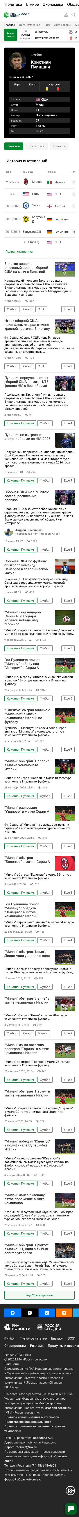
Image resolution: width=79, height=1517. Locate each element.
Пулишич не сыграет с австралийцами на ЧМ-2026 (27, 437)
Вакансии (11, 1364)
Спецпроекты (15, 1346)
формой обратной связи (22, 1479)
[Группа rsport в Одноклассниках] (64, 1312)
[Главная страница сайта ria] (5, 15)
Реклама (36, 1346)
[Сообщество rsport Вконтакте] (47, 1312)
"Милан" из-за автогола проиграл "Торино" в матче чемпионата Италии (26, 1049)
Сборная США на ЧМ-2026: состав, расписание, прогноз (26, 496)
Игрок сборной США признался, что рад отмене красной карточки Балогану (27, 325)
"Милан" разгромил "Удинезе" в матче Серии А (26, 810)
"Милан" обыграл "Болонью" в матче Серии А (27, 860)
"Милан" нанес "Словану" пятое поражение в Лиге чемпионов (25, 1199)
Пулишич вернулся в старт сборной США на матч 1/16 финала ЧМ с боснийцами (26, 382)
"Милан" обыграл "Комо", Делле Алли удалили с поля (27, 954)
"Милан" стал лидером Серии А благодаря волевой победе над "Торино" (22, 618)
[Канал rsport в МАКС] (12, 1312)
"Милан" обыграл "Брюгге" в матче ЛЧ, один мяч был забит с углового (26, 1249)
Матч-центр (10, 35)
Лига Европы (62, 24)
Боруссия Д (38, 219)
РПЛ (47, 24)
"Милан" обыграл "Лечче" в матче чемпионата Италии (27, 1000)
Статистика (37, 146)
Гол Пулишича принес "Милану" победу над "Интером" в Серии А (22, 664)
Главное (9, 24)
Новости (59, 146)
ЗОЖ (71, 1338)
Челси (36, 205)
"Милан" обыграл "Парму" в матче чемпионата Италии (27, 1093)
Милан (40, 104)
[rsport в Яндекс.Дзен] (30, 1312)
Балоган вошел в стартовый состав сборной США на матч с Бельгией (26, 268)
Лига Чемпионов (29, 24)
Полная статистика (19, 251)
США (35, 194)
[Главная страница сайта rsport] (26, 15)
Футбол (36, 54)
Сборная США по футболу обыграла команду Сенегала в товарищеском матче (26, 567)
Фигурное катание (33, 1338)
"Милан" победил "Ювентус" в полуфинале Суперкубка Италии (27, 1145)
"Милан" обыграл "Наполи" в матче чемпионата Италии (26, 765)
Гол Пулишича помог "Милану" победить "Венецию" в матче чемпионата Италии (21, 910)
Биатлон (57, 1338)
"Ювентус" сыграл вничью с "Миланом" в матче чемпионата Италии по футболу (27, 716)
